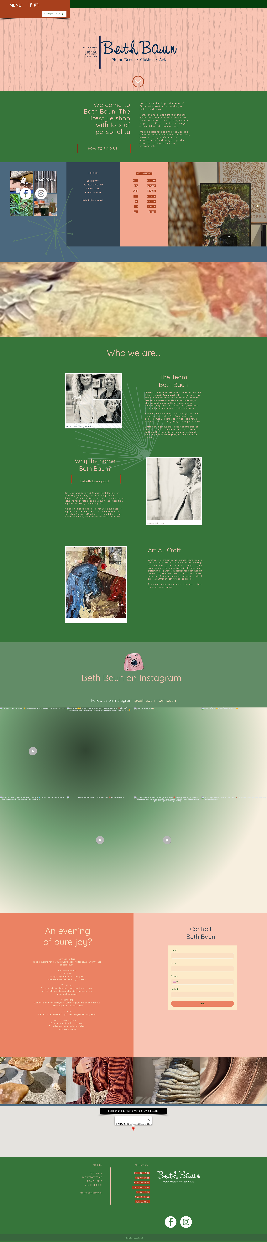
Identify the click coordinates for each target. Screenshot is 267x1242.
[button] (15, 5)
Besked (174, 989)
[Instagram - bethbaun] (186, 1222)
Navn (174, 950)
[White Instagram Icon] (36, 5)
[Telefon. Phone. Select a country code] (175, 982)
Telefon (174, 976)
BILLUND (93, 56)
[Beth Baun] (31, 5)
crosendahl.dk (138, 1238)
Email (174, 963)
